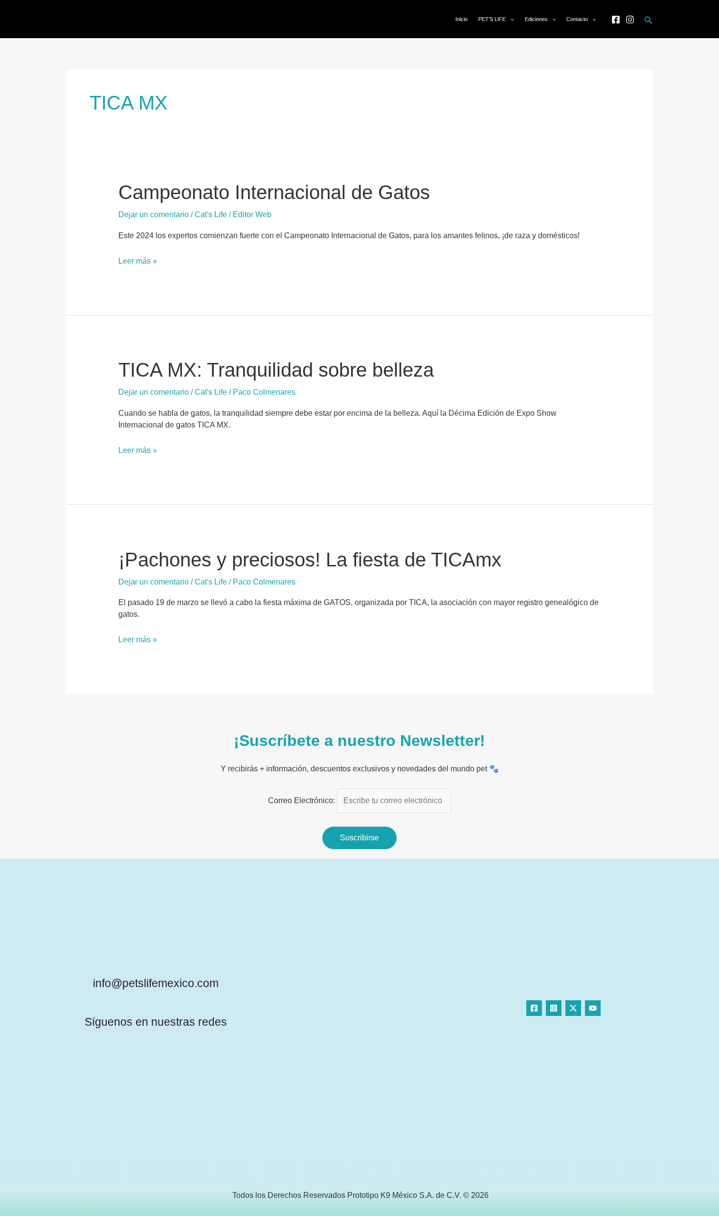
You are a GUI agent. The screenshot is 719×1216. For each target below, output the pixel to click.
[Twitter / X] (573, 1008)
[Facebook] (615, 19)
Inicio (461, 19)
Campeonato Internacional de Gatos (274, 192)
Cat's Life (211, 214)
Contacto (577, 19)
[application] (510, 19)
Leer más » (137, 260)
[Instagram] (630, 19)
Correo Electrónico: (302, 800)
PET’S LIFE (492, 19)
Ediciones (536, 19)
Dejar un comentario (153, 214)
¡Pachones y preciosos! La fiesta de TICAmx (309, 559)
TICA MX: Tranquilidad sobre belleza (276, 370)
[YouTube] (593, 1008)
